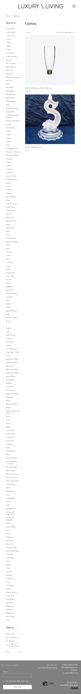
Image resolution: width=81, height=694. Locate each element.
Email (5, 672)
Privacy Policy (72, 682)
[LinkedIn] (77, 688)
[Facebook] (74, 688)
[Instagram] (72, 688)
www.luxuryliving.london (47, 668)
